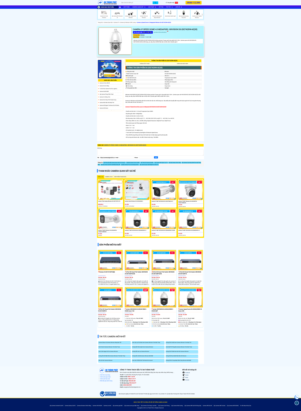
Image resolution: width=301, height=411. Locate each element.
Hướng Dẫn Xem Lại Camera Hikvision (140, 351)
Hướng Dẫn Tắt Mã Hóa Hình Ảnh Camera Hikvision (177, 351)
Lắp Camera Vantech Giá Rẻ (56, 405)
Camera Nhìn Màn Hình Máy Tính (107, 102)
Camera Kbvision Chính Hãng (84, 405)
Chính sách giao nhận (105, 376)
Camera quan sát (137, 7)
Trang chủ (100, 22)
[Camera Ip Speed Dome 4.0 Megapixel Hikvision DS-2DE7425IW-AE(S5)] (115, 41)
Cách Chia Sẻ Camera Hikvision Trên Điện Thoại (109, 347)
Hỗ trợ (161, 7)
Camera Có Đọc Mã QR (105, 83)
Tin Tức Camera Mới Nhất (112, 336)
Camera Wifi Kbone (104, 108)
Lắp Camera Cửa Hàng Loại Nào (148, 405)
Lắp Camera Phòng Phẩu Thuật (106, 94)
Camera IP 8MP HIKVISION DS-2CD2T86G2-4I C (162, 201)
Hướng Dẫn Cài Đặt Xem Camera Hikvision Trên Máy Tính (178, 342)
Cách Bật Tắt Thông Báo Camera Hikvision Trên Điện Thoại (179, 347)
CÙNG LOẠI (100, 176)
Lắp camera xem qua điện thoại (131, 405)
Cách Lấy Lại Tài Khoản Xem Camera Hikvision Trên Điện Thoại (146, 342)
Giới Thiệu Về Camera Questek (147, 162)
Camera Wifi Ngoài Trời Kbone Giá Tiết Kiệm (109, 105)
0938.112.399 (193, 3)
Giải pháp (151, 7)
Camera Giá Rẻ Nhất (104, 91)
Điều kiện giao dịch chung (106, 380)
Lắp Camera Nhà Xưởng (177, 405)
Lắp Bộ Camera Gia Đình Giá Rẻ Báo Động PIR (110, 164)
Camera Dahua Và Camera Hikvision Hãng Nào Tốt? (110, 342)
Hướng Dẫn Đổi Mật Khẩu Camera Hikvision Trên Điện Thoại (112, 355)
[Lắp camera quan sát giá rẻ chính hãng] (120, 7)
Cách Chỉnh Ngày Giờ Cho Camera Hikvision (108, 351)
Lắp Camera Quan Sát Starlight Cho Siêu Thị (149, 164)
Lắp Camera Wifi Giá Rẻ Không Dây (192, 405)
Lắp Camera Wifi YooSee (219, 405)
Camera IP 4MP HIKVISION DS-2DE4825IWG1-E (189, 230)
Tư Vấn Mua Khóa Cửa (245, 405)
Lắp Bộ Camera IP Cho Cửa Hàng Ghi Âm (130, 164)
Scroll (296, 403)
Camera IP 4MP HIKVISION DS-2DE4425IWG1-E (135, 230)
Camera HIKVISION (97, 405)
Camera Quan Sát (108, 22)
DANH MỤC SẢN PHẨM (107, 7)
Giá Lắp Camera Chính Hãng (175, 162)
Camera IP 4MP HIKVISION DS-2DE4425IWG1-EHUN (163, 230)
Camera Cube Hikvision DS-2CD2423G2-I (134, 201)
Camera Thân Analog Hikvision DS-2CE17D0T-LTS (109, 201)
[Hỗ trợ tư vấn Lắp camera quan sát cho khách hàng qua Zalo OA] (297, 397)
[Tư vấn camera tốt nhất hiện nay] (202, 14)
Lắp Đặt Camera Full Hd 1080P (133, 162)
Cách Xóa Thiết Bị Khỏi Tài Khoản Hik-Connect (142, 360)
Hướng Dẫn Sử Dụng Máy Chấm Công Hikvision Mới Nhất (178, 360)
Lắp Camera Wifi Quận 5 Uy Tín (161, 162)
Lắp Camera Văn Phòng (164, 405)
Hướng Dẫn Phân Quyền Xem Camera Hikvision (142, 347)
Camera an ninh (107, 405)
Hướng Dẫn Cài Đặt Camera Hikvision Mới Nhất (142, 355)
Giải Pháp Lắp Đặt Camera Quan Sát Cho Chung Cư (114, 162)
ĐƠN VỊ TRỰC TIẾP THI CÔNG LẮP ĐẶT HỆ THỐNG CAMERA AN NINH (150, 402)
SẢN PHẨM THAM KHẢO (120, 176)
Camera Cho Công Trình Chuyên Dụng (108, 99)
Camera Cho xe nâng (104, 85)
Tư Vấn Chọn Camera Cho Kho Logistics (108, 88)
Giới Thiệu (126, 7)
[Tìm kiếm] (155, 2)
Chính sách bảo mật (105, 378)
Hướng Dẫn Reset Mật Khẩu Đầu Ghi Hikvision (176, 355)
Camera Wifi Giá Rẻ (207, 405)
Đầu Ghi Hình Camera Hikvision (105, 360)
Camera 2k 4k (109, 176)
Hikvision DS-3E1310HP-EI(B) (106, 272)
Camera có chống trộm (105, 97)
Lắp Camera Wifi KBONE (233, 405)
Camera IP (116, 22)
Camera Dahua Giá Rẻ (70, 405)
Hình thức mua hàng (105, 375)
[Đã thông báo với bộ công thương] (107, 394)
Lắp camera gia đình (118, 405)
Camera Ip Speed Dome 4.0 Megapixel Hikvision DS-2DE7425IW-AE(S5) (154, 22)
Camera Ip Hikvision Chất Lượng (128, 22)
